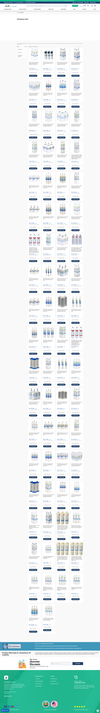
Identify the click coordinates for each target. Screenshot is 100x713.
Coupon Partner (38, 686)
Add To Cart (34, 75)
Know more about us (8, 688)
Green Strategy (80, 2)
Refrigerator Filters (8, 9)
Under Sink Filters (37, 9)
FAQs (95, 9)
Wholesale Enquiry (39, 681)
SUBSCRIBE (77, 663)
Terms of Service (38, 683)
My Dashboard (54, 678)
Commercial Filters (23, 9)
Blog (74, 9)
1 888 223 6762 (93, 2)
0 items (91, 6)
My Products (53, 681)
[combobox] (80, 47)
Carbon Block (63, 9)
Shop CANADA (75, 5)
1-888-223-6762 (79, 683)
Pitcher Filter (50, 9)
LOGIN (81, 6)
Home (18, 12)
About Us (74, 2)
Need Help (87, 2)
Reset (26, 46)
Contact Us (37, 678)
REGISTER (84, 6)
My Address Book (54, 683)
